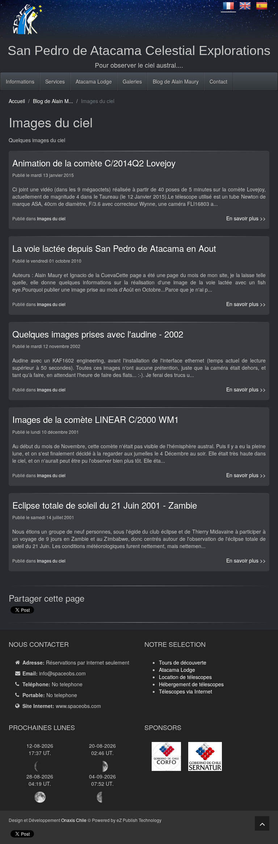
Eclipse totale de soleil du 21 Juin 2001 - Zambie (104, 505)
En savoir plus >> (246, 218)
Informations (20, 81)
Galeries (132, 81)
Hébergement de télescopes (191, 684)
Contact (218, 81)
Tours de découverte (182, 662)
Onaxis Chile (74, 820)
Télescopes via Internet (185, 691)
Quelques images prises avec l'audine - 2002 (97, 333)
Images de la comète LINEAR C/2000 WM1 (95, 419)
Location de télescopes (185, 676)
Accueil (17, 101)
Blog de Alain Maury (176, 81)
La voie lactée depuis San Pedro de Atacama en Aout (114, 248)
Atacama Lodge (94, 81)
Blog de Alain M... (53, 101)
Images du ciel (51, 218)
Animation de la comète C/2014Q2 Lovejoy (94, 162)
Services (55, 81)
